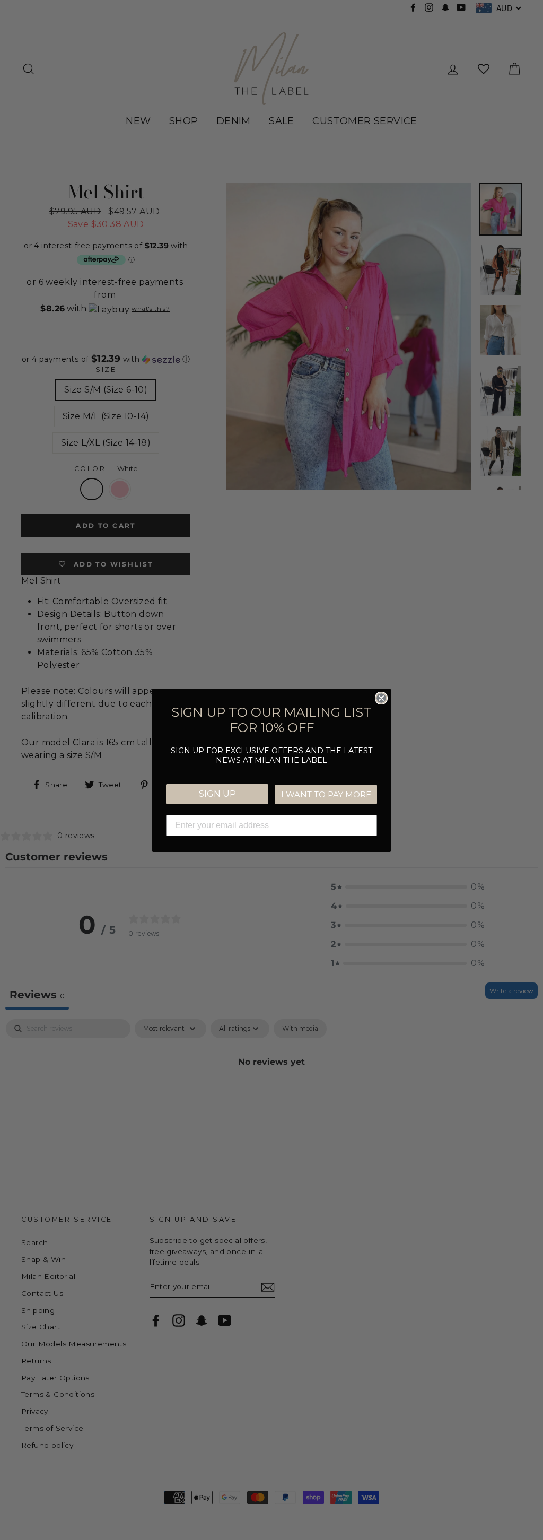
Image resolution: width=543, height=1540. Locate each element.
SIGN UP (217, 794)
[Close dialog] (381, 698)
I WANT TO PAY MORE (326, 794)
